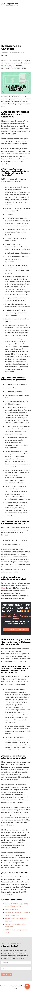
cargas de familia (7, 817)
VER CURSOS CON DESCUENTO (16, 629)
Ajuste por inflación (11, 909)
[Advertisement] (16, 25)
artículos (4, 53)
